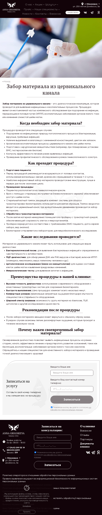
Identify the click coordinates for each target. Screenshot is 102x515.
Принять (26, 512)
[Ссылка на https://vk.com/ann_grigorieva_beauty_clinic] (85, 12)
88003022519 (13, 450)
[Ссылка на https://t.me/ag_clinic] (92, 12)
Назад (7, 81)
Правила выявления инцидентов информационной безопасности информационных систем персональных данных (49, 480)
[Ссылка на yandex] (99, 12)
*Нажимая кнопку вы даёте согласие (70, 409)
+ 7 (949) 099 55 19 (16, 448)
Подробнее (27, 506)
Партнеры (86, 439)
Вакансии (85, 430)
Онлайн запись (72, 12)
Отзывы (84, 435)
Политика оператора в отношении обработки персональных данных (38, 475)
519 (16, 453)
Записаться (72, 399)
